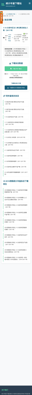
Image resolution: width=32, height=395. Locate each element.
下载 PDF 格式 (17, 69)
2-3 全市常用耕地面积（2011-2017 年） (16, 161)
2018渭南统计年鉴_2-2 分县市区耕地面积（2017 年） (16, 206)
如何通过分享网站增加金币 (16, 77)
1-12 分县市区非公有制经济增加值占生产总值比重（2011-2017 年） (16, 131)
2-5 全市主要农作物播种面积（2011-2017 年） (16, 173)
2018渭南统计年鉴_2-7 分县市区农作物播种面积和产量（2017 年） (16, 191)
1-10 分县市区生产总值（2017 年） (14, 117)
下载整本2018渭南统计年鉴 (17, 88)
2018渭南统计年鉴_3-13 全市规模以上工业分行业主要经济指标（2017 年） (16, 198)
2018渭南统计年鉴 (10, 14)
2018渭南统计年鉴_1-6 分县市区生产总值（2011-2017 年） (16, 243)
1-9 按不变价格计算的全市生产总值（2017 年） (14, 110)
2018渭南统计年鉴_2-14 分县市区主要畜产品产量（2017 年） (16, 213)
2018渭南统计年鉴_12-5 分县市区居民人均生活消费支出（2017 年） (16, 251)
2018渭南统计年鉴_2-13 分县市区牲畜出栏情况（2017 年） (16, 221)
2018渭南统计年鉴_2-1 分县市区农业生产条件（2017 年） (16, 236)
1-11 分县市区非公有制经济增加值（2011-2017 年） (14, 123)
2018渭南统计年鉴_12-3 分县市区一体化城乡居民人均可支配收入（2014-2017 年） (16, 258)
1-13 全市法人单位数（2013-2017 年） (15, 137)
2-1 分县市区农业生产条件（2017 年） (15, 150)
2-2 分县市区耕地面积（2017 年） (14, 156)
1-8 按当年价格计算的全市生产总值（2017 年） (14, 103)
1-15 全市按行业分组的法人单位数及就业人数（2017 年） (16, 144)
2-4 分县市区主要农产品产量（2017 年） (16, 167)
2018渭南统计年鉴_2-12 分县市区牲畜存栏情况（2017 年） (16, 228)
